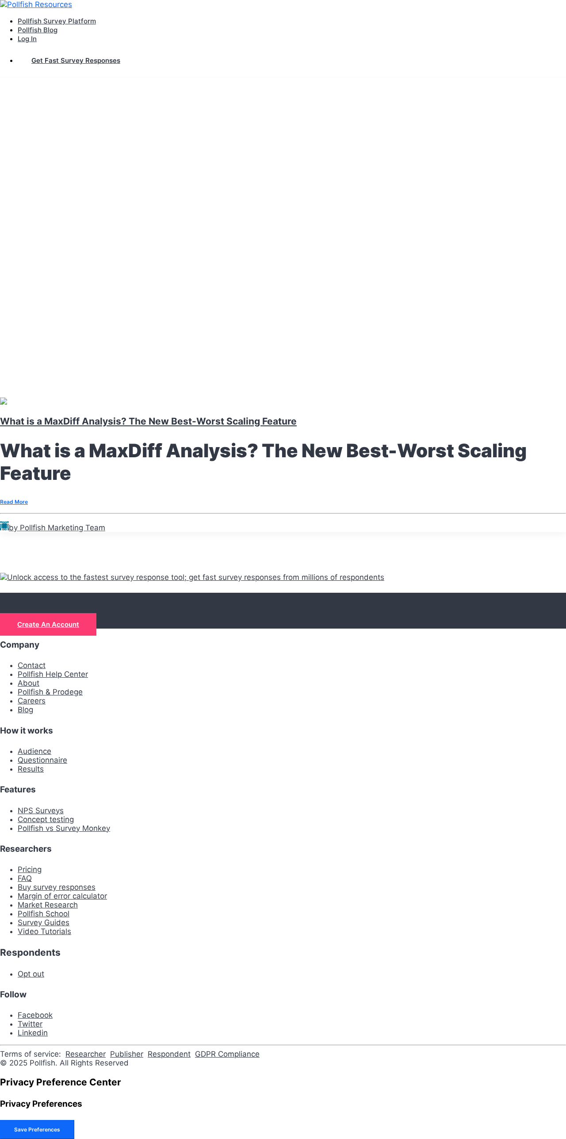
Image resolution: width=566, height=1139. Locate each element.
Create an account (48, 624)
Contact (32, 665)
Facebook (35, 1015)
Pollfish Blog (37, 30)
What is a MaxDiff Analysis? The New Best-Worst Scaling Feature (148, 421)
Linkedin (33, 1032)
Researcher (85, 1054)
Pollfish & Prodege (50, 691)
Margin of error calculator (62, 896)
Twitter (30, 1023)
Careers (32, 700)
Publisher (126, 1054)
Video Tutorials (44, 931)
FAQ (25, 878)
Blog (25, 709)
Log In (27, 39)
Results (31, 768)
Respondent (169, 1054)
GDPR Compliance (227, 1054)
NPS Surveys (41, 810)
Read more (14, 501)
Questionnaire (42, 760)
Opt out (31, 973)
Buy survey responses (57, 887)
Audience (34, 751)
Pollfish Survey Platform (57, 21)
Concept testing (46, 819)
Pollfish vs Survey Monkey (64, 828)
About (28, 683)
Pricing (30, 869)
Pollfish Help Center (53, 674)
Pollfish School (43, 913)
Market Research (48, 904)
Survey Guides (43, 922)
